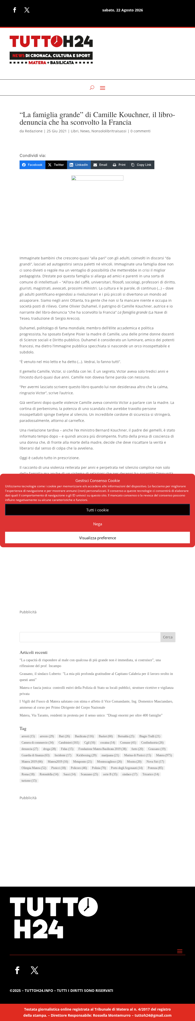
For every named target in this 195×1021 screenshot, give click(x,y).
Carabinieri (69, 742)
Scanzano (89, 774)
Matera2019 (58, 761)
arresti (28, 736)
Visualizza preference (97, 537)
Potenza (155, 768)
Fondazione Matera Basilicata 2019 (102, 749)
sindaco (129, 774)
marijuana (110, 755)
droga (49, 749)
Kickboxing (86, 755)
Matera (164, 755)
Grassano (157, 749)
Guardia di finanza (36, 755)
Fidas (67, 749)
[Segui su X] (27, 10)
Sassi (69, 774)
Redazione (34, 131)
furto (137, 749)
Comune (128, 742)
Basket (106, 736)
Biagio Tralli (149, 736)
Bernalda (126, 736)
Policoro (79, 768)
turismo (29, 780)
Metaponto (82, 761)
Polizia (99, 768)
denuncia (30, 749)
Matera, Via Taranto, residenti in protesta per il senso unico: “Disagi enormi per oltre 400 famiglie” (91, 715)
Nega (97, 523)
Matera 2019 (32, 761)
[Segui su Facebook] (15, 10)
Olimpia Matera (34, 768)
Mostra (134, 761)
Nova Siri (155, 761)
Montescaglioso (109, 761)
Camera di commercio (38, 742)
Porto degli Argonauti (127, 768)
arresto (47, 736)
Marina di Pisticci (137, 755)
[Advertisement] (97, 573)
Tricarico (150, 774)
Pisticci (58, 768)
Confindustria (152, 742)
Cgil (89, 742)
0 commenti (141, 131)
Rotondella (49, 774)
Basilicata (84, 736)
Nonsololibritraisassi (108, 131)
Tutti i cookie (97, 509)
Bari (64, 736)
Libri (74, 131)
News (85, 131)
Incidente (63, 755)
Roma (28, 774)
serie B (110, 774)
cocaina (107, 742)
